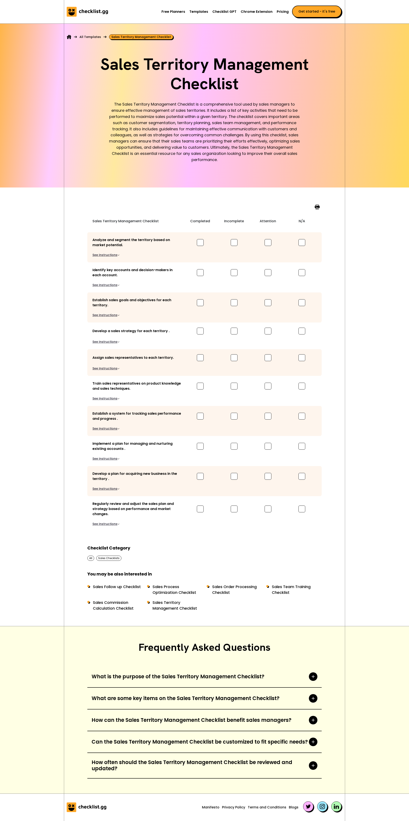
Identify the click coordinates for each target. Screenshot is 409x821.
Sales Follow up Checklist (117, 586)
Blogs (293, 807)
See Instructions (104, 255)
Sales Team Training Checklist (291, 589)
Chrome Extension (256, 11)
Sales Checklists (109, 558)
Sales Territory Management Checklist (175, 605)
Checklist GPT (224, 11)
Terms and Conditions (267, 807)
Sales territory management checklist (141, 37)
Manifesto (210, 807)
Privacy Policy (233, 807)
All (90, 558)
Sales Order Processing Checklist (234, 589)
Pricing (283, 11)
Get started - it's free (316, 11)
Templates (198, 11)
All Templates (90, 37)
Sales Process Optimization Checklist (174, 589)
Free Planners (173, 11)
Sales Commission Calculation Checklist (113, 605)
